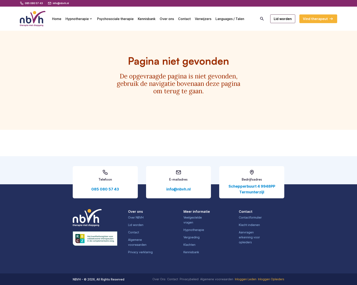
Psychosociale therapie (115, 19)
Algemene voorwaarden (216, 279)
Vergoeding (191, 237)
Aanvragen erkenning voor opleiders (249, 237)
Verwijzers (203, 19)
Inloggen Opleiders (271, 279)
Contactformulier (250, 217)
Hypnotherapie (77, 19)
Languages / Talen (229, 19)
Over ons (167, 19)
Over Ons (158, 279)
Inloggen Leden (245, 279)
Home (56, 19)
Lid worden (135, 225)
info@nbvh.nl (178, 189)
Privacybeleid (189, 279)
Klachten (189, 244)
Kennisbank (147, 19)
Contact (184, 19)
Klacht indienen (249, 225)
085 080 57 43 (105, 189)
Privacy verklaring (140, 252)
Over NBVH (136, 217)
